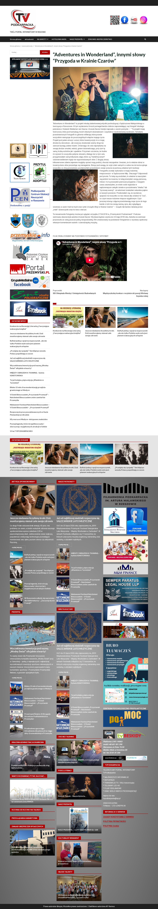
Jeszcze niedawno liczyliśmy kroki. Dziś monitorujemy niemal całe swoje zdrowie (100, 317)
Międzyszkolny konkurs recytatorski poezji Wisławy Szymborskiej (125, 293)
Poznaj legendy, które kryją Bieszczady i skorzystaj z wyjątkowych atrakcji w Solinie (16, 586)
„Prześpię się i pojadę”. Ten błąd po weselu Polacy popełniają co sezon (131, 454)
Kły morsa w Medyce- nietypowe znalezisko (29, 419)
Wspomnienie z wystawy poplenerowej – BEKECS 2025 (79, 854)
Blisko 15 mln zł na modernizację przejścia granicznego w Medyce (16, 687)
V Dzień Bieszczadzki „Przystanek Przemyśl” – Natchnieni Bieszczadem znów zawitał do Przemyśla (29, 397)
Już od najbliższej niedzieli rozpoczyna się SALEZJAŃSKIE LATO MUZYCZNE (79, 500)
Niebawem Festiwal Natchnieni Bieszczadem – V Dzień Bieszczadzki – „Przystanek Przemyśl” (16, 702)
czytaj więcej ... (17, 547)
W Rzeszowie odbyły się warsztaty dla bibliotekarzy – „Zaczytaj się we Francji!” (16, 601)
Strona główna (15, 39)
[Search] (145, 39)
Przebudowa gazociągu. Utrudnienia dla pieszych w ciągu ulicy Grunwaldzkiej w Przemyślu (16, 731)
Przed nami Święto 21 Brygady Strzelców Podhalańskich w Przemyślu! (16, 716)
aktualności (29, 39)
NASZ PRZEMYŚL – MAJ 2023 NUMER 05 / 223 (79, 820)
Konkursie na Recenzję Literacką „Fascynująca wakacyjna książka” (68, 317)
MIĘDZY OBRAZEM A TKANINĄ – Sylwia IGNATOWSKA (63, 554)
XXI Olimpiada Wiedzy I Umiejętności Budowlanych (74, 291)
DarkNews (93, 906)
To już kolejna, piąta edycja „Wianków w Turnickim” (63, 569)
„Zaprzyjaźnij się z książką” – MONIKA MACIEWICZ (32, 792)
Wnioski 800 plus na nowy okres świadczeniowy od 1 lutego (32, 843)
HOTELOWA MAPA (59, 39)
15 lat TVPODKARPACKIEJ (21, 431)
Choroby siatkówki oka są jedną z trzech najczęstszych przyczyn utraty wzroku (79, 753)
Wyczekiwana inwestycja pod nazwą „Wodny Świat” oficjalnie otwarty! (32, 631)
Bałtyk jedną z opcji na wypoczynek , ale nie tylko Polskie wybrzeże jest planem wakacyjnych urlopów (132, 317)
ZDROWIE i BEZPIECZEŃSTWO (100, 39)
